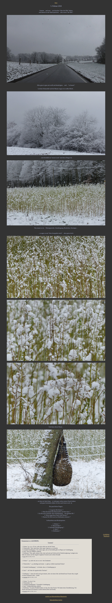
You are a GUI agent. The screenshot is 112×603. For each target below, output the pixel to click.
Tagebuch (106, 536)
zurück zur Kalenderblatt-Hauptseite (56, 596)
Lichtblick (106, 534)
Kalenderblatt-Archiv (56, 600)
